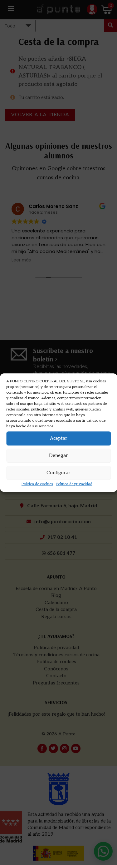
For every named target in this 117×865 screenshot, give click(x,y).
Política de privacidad (74, 484)
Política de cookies (37, 484)
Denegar (58, 455)
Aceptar (58, 438)
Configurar (58, 472)
